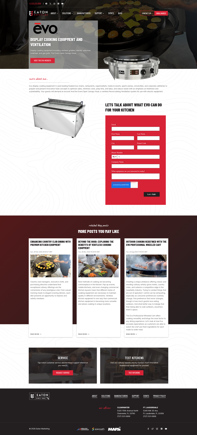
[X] (50, 3)
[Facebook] (46, 3)
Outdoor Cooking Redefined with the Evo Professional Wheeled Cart (146, 243)
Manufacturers (84, 13)
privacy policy (159, 395)
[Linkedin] (58, 3)
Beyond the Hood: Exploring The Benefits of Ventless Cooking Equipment (96, 245)
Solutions (105, 395)
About (94, 395)
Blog (120, 13)
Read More (35, 334)
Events (111, 13)
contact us (146, 13)
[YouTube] (62, 3)
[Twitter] (153, 429)
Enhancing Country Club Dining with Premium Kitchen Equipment (50, 243)
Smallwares (161, 13)
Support (135, 395)
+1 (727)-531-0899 (35, 3)
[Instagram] (54, 3)
